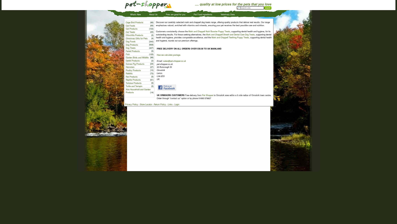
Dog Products (132, 44)
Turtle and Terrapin (134, 86)
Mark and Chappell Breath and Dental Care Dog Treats (230, 34)
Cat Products (132, 28)
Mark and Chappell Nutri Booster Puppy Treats (209, 31)
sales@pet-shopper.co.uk (174, 60)
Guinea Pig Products (135, 63)
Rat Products (132, 76)
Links (170, 104)
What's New (135, 14)
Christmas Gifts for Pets (137, 38)
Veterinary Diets (228, 14)
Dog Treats (131, 47)
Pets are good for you (175, 14)
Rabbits (129, 73)
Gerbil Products (133, 60)
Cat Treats (130, 31)
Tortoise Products (134, 83)
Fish (128, 54)
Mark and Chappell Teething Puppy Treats (230, 37)
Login (176, 104)
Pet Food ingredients (203, 14)
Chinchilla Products (134, 35)
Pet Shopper (207, 95)
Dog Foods (131, 41)
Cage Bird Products (134, 22)
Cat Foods (130, 25)
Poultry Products (133, 70)
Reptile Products (133, 79)
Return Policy (160, 104)
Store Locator (146, 104)
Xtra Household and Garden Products (138, 91)
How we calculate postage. (169, 54)
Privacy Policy (131, 104)
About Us (153, 14)
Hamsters (130, 66)
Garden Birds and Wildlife (137, 57)
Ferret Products (133, 51)
